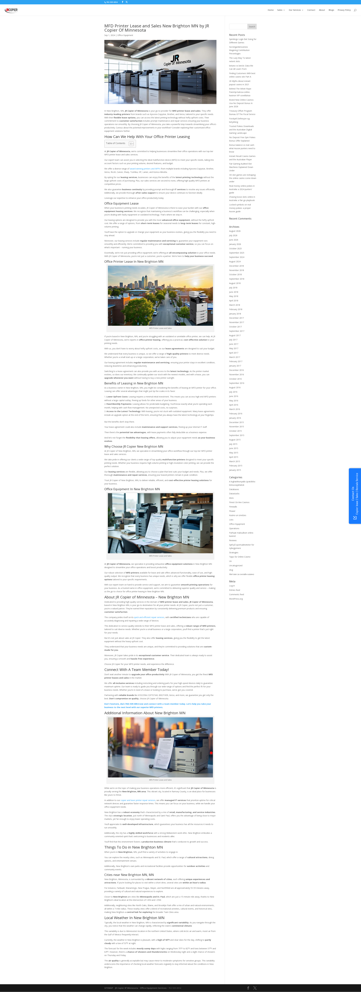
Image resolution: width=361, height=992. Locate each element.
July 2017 (233, 339)
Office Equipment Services (153, 988)
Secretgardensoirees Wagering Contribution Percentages (239, 50)
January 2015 (235, 470)
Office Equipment (125, 35)
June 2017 (233, 344)
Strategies (233, 552)
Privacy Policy (344, 10)
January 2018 (235, 313)
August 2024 (235, 261)
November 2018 (236, 270)
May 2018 (233, 296)
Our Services (295, 10)
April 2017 (233, 352)
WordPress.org (236, 598)
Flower (232, 511)
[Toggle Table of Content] (130, 143)
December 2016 (236, 370)
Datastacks (234, 493)
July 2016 (233, 391)
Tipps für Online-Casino (239, 556)
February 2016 (235, 413)
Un (230, 561)
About (322, 10)
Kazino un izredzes (237, 515)
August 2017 (235, 335)
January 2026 (235, 244)
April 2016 (233, 404)
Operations (234, 528)
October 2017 (235, 326)
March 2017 (234, 357)
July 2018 (233, 287)
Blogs (331, 10)
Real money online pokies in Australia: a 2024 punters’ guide (242, 189)
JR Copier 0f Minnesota (126, 988)
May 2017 (233, 348)
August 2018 (235, 283)
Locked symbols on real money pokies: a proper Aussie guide (240, 208)
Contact (311, 10)
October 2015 (235, 431)
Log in (232, 585)
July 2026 (233, 235)
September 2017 (236, 331)
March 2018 (234, 305)
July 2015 (233, 444)
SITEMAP (108, 988)
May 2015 (233, 452)
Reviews (233, 540)
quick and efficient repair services (149, 617)
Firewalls (233, 506)
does (231, 498)
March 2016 (234, 409)
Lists (231, 519)
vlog (231, 570)
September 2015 (236, 435)
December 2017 (236, 318)
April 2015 (233, 457)
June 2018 (233, 292)
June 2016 (233, 396)
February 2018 (235, 309)
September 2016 (236, 383)
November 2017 (236, 322)
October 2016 (235, 379)
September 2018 (236, 278)
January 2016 (235, 418)
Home (271, 10)
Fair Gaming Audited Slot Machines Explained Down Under (241, 167)
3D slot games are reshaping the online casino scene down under (242, 178)
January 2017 (235, 365)
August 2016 (235, 387)
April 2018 (233, 300)
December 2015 (236, 422)
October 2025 (235, 248)
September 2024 (236, 257)
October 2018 (235, 274)
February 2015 (235, 465)
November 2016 (236, 374)
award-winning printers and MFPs (145, 168)
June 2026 (233, 239)
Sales (279, 10)
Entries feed (234, 590)
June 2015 (233, 448)
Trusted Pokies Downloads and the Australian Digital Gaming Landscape (241, 129)
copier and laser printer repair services (138, 800)
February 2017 (235, 361)
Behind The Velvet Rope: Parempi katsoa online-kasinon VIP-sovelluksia (240, 92)
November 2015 (236, 426)
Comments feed (236, 594)
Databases (234, 489)
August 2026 (235, 231)
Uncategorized (235, 565)
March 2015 (234, 461)
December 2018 (236, 266)
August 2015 (235, 439)
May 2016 (233, 400)
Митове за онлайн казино (241, 574)
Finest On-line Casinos (239, 502)
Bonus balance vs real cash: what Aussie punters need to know (242, 148)
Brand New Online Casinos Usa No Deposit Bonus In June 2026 (241, 103)
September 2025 (236, 252)
